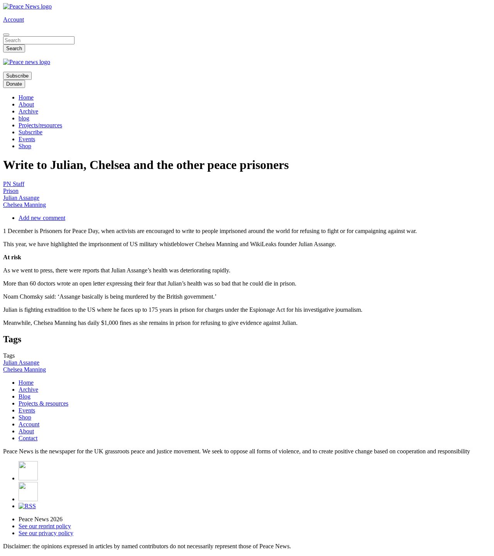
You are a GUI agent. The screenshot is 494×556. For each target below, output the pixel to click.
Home (26, 97)
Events (27, 139)
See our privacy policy (46, 533)
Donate (14, 84)
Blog (24, 396)
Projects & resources (43, 403)
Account (13, 19)
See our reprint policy (45, 526)
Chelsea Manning (24, 204)
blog (24, 118)
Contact (28, 438)
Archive (28, 111)
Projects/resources (40, 125)
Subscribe (17, 76)
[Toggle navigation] (6, 35)
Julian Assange (21, 197)
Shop (25, 146)
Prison (11, 191)
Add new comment (42, 218)
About (26, 104)
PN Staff (13, 184)
